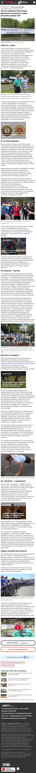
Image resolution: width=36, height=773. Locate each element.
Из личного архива (18, 42)
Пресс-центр (24, 708)
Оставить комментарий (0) (18, 649)
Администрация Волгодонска (18, 223)
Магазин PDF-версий (8, 711)
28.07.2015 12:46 (5, 7)
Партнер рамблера (16, 764)
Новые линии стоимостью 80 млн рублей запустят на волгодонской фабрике (19, 679)
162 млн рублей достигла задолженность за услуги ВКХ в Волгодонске (19, 690)
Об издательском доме (9, 708)
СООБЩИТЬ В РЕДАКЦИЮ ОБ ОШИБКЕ (13, 718)
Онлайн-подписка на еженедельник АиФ (16, 713)
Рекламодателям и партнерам (21, 716)
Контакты (5, 716)
